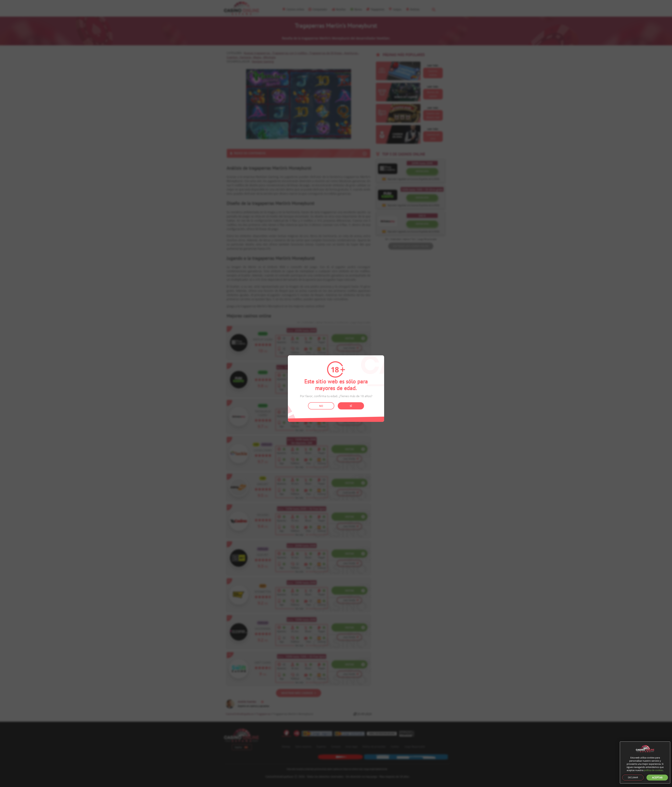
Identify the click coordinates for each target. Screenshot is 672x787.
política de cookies (653, 770)
